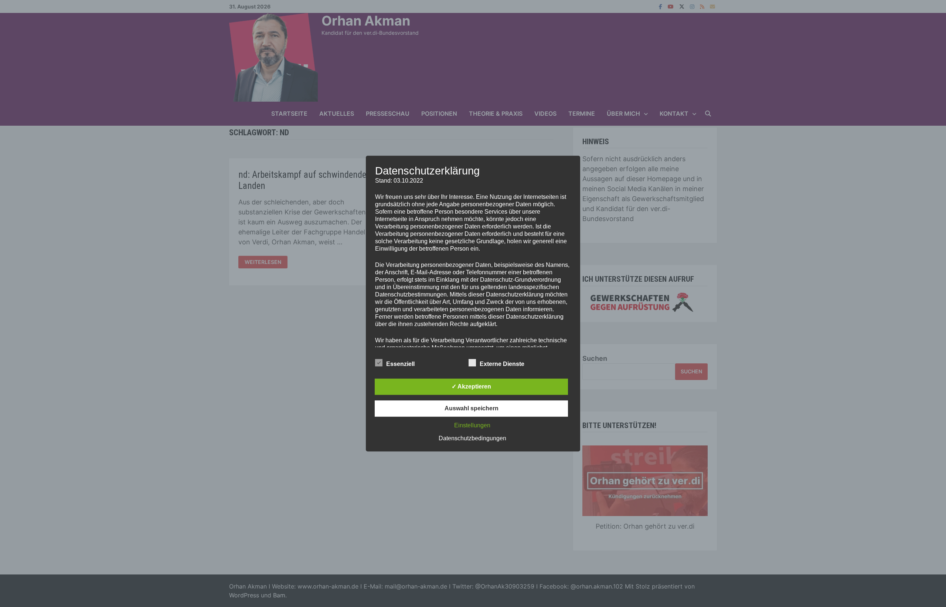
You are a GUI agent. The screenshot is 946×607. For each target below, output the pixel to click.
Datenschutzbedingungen (472, 438)
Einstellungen (472, 425)
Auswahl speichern (471, 408)
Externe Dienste (502, 364)
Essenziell (400, 364)
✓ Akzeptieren (471, 386)
